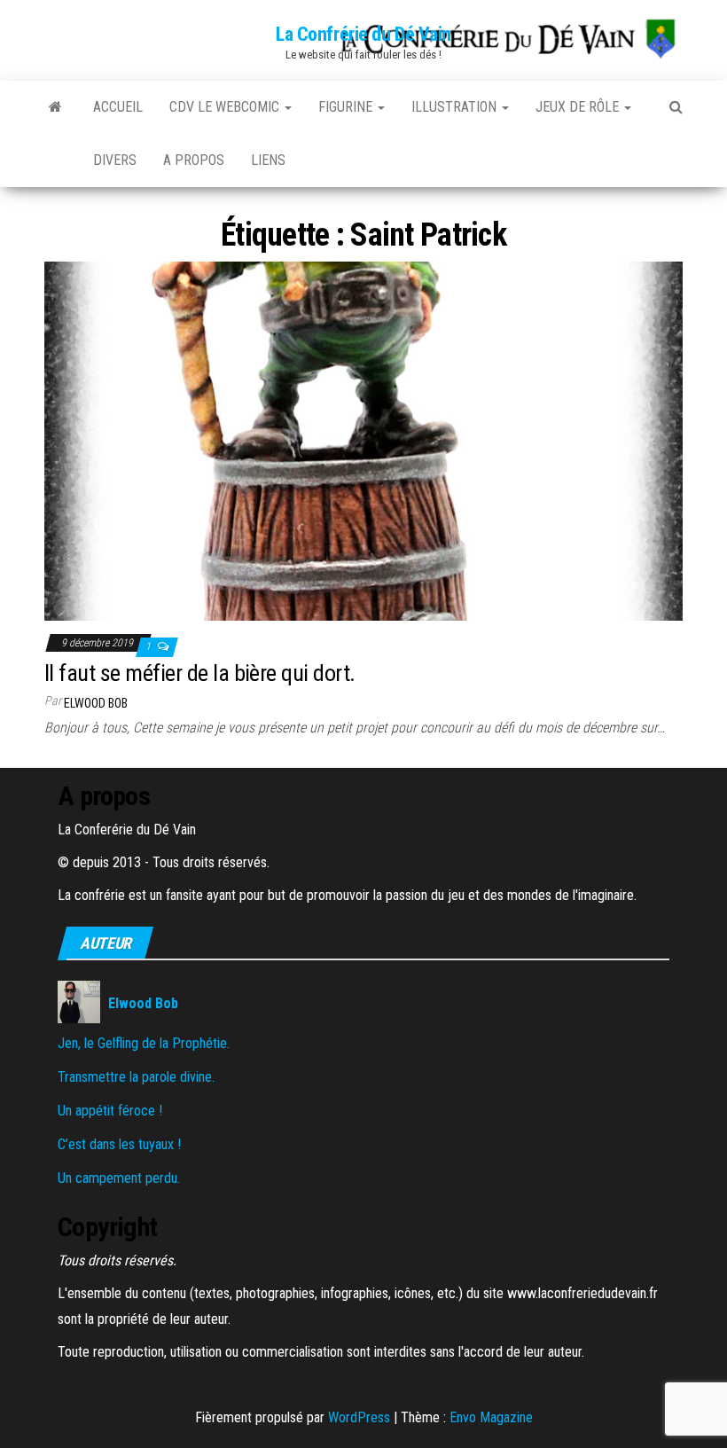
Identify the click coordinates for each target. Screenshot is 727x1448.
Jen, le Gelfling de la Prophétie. (144, 1043)
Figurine (347, 106)
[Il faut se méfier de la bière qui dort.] (363, 440)
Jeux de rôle (578, 106)
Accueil (118, 106)
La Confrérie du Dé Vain (363, 34)
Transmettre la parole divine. (136, 1076)
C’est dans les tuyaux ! (119, 1144)
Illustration (455, 106)
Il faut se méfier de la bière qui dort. (200, 673)
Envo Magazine (491, 1417)
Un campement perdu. (119, 1178)
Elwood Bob (96, 703)
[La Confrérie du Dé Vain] (55, 107)
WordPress (359, 1417)
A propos (193, 160)
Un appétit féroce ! (110, 1110)
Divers (115, 160)
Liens (268, 160)
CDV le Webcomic (226, 106)
